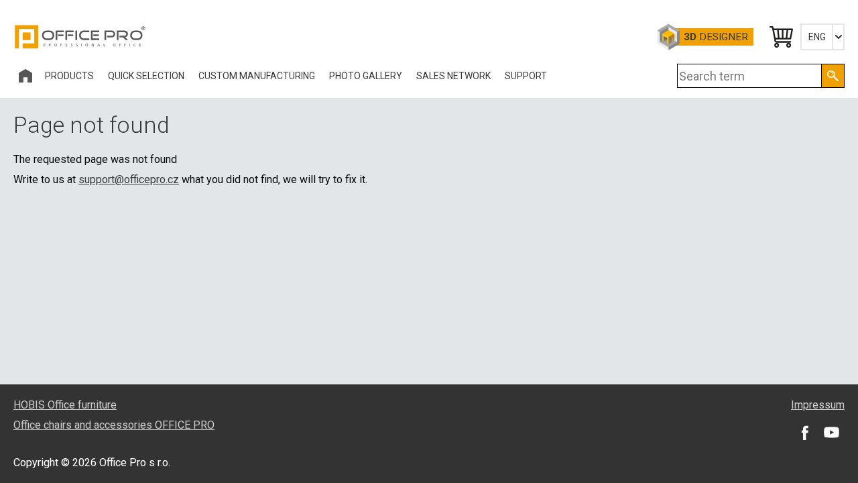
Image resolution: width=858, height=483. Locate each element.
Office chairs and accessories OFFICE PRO (113, 425)
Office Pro (80, 36)
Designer (716, 37)
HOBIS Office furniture (65, 404)
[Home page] (25, 76)
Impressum (818, 404)
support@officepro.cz (128, 179)
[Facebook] (804, 432)
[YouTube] (831, 432)
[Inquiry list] (780, 36)
